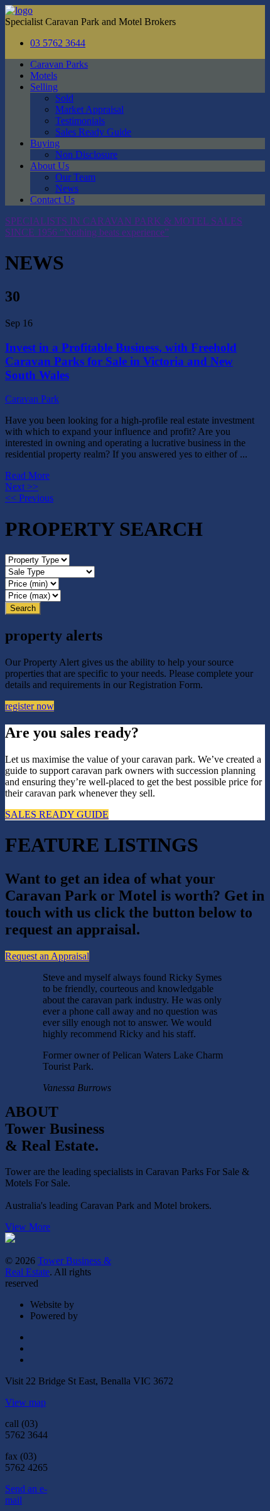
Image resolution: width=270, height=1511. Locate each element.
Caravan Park (32, 399)
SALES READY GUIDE (57, 814)
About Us (49, 165)
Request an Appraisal (47, 956)
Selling (44, 86)
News (66, 188)
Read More (27, 475)
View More (27, 1226)
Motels (43, 75)
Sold (64, 98)
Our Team (75, 177)
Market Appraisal (89, 109)
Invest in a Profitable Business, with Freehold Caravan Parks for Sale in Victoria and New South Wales (121, 361)
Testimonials (80, 120)
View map (25, 1402)
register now (29, 706)
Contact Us (52, 199)
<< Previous (29, 498)
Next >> (21, 486)
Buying (45, 143)
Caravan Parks (59, 64)
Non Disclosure (86, 154)
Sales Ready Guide (93, 132)
